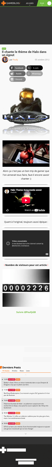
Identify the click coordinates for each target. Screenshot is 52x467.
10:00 (26, 404)
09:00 (27, 426)
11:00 (27, 392)
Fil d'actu (6, 371)
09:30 (27, 415)
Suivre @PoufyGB (26, 312)
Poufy (15, 59)
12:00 (26, 382)
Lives (28, 371)
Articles (14, 371)
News (22, 371)
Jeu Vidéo (29, 3)
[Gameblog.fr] (10, 3)
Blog (4, 48)
